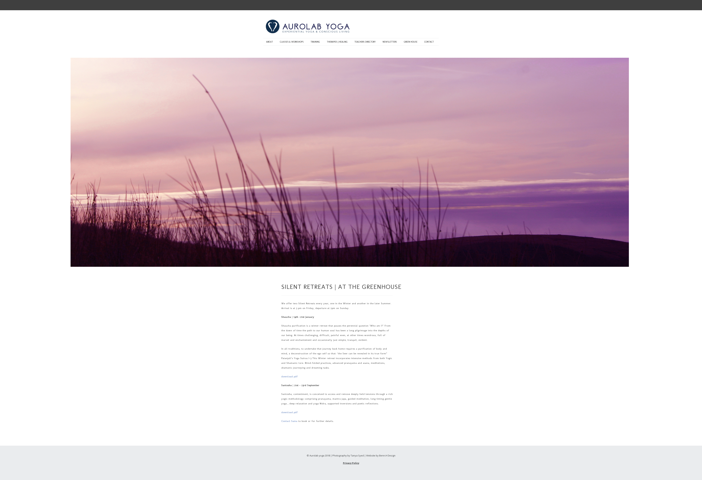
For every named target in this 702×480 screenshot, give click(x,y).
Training (315, 42)
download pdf (289, 376)
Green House (410, 42)
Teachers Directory (365, 42)
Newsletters (390, 42)
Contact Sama (289, 421)
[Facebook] (435, 5)
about (269, 42)
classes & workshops (292, 42)
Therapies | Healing (337, 42)
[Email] (428, 5)
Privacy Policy (351, 463)
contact (429, 42)
